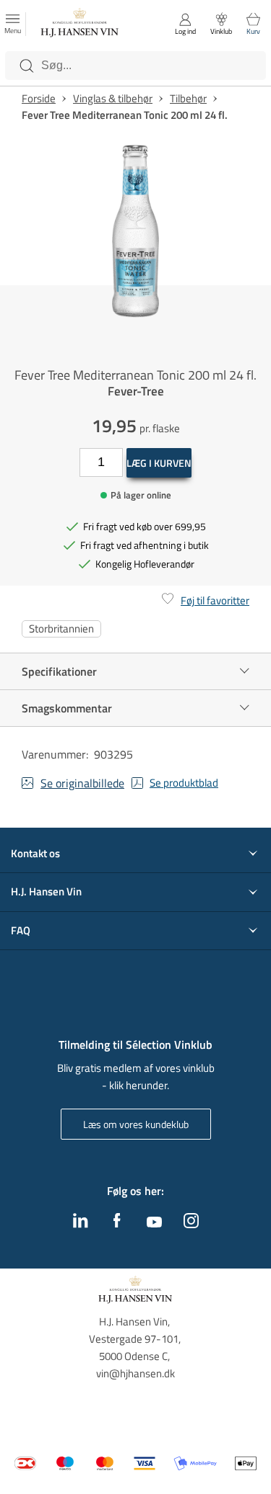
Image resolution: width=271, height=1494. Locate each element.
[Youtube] (154, 1223)
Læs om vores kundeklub (136, 1124)
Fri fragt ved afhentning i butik (144, 545)
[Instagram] (191, 1224)
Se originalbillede (82, 783)
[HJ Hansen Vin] (80, 24)
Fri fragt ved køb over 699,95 (144, 526)
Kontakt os (35, 854)
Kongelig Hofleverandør (144, 563)
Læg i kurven (159, 462)
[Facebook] (117, 1224)
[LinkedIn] (80, 1224)
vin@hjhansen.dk (135, 1373)
